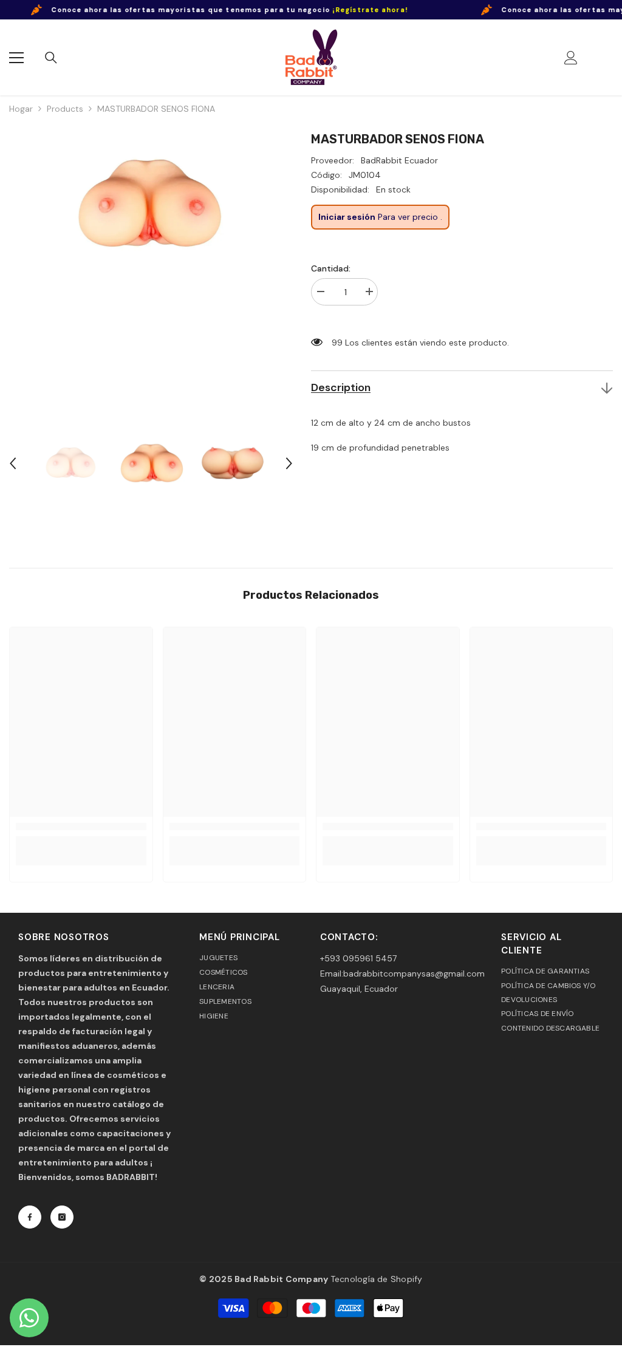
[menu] (16, 57)
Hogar (21, 108)
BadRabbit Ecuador (399, 160)
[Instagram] (61, 1217)
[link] (81, 827)
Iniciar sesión (346, 216)
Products (65, 108)
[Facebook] (29, 1217)
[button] (13, 463)
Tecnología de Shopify (376, 1279)
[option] (151, 273)
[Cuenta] (571, 57)
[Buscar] (51, 57)
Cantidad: (330, 268)
